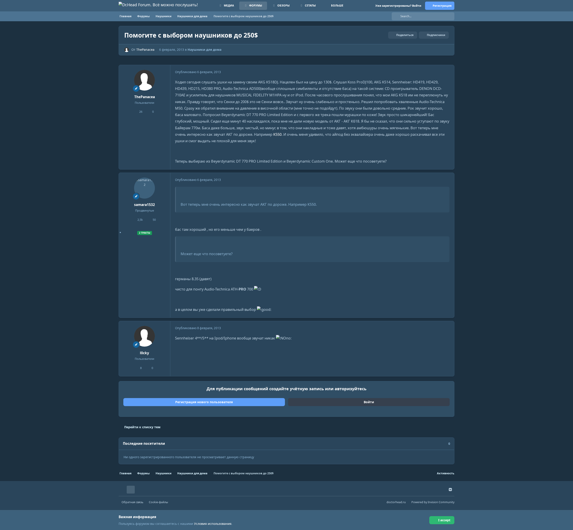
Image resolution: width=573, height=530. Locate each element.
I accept (444, 520)
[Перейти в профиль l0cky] (144, 336)
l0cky (144, 353)
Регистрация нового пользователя (204, 402)
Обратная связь (132, 502)
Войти (369, 402)
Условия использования (212, 524)
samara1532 (144, 204)
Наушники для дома (204, 49)
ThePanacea (145, 49)
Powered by (432, 502)
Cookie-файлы (158, 502)
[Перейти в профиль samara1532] (144, 188)
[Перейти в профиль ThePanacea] (126, 49)
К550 (277, 134)
